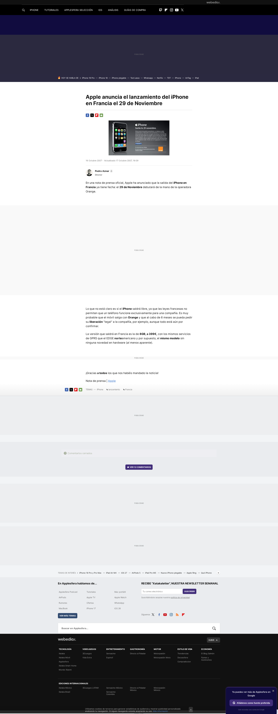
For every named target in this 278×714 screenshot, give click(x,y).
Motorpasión (159, 653)
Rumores (63, 603)
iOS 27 (124, 573)
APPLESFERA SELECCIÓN (78, 10)
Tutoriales (91, 592)
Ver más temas (68, 616)
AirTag (188, 78)
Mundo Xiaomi (65, 670)
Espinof (109, 657)
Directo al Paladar (138, 653)
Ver (140, 467)
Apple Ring (192, 573)
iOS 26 (117, 608)
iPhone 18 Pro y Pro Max (90, 573)
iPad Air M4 (111, 573)
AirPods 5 (136, 573)
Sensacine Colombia (111, 693)
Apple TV (91, 597)
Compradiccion (184, 661)
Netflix (160, 78)
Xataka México (65, 688)
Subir (211, 640)
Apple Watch (120, 597)
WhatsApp (119, 603)
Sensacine (111, 653)
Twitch (160, 10)
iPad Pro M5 (151, 573)
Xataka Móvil (64, 657)
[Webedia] (213, 2)
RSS (177, 614)
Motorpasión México (159, 689)
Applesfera (64, 661)
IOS (100, 10)
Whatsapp (148, 78)
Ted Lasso (135, 78)
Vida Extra (87, 657)
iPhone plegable (119, 78)
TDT (169, 78)
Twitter (182, 10)
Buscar (214, 628)
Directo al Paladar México (138, 689)
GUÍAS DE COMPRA (135, 10)
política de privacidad (180, 597)
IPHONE (34, 10)
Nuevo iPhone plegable (171, 573)
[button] (103, 171)
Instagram (171, 10)
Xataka (62, 653)
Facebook (87, 115)
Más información (160, 711)
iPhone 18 (103, 78)
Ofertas (90, 603)
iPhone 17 (91, 608)
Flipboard (166, 10)
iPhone (178, 78)
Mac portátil (120, 592)
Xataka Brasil (64, 692)
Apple (112, 381)
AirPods (62, 597)
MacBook (63, 608)
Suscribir (189, 591)
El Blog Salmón (207, 653)
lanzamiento (114, 389)
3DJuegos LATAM (91, 688)
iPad (197, 78)
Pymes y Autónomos (206, 658)
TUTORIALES (51, 10)
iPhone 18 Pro (88, 78)
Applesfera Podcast (68, 592)
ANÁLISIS (113, 10)
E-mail (101, 115)
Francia (128, 389)
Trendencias (183, 653)
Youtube (177, 10)
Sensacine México (114, 688)
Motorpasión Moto (162, 657)
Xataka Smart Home (67, 665)
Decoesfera (183, 657)
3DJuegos (87, 653)
